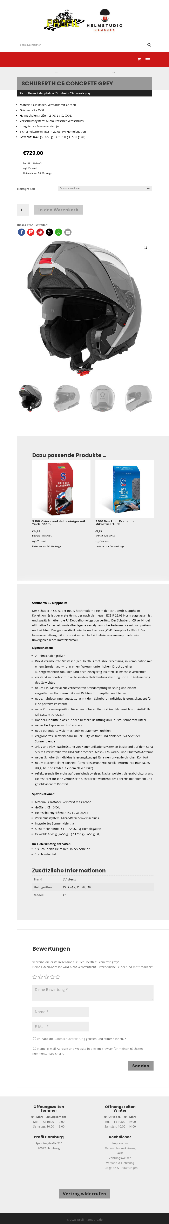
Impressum (120, 1143)
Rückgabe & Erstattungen (120, 1168)
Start (22, 93)
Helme (32, 93)
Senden (140, 1066)
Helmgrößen (26, 189)
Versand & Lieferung (120, 1163)
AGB (120, 1153)
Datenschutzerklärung (69, 1039)
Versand (32, 168)
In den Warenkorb (58, 210)
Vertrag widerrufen (84, 1193)
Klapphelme (46, 93)
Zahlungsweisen (120, 1158)
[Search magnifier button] (149, 45)
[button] (21, 232)
